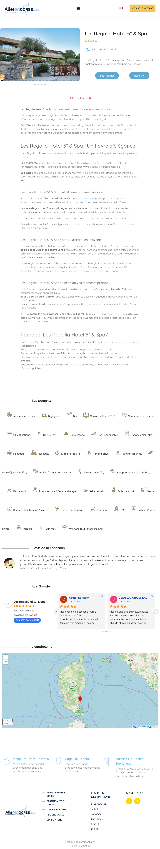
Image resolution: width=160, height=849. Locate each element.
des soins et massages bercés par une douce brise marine (85, 270)
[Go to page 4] (111, 631)
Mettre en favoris (79, 98)
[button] (78, 8)
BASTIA (95, 828)
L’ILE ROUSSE (99, 803)
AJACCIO (96, 813)
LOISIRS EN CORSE (57, 809)
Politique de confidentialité (80, 841)
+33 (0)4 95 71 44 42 (105, 49)
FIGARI (95, 823)
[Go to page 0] (101, 631)
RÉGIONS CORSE (55, 814)
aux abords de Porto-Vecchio (120, 125)
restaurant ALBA (88, 198)
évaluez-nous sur (26, 619)
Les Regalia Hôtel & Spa (29, 601)
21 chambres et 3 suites (59, 153)
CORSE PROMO (54, 819)
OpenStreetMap (151, 726)
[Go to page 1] (103, 631)
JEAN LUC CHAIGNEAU (133, 597)
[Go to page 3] (108, 631)
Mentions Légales (80, 845)
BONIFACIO (97, 818)
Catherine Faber (79, 597)
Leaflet (138, 726)
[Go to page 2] (106, 631)
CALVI (94, 808)
